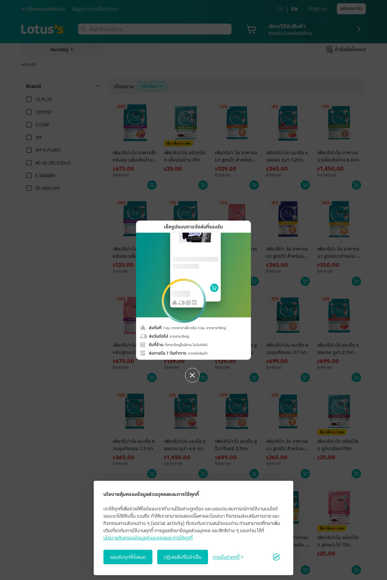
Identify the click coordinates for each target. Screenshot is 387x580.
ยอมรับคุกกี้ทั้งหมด (128, 557)
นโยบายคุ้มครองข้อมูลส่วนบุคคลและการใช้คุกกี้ (148, 537)
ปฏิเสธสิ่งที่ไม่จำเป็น (182, 557)
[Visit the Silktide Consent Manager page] (276, 557)
